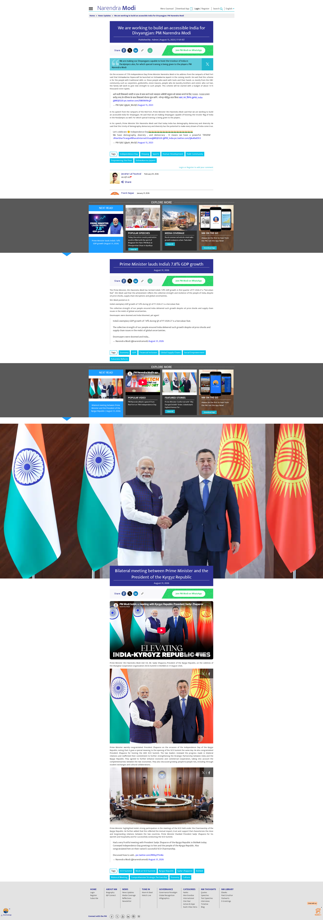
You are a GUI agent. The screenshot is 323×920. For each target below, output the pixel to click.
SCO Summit (126, 871)
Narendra (116, 8)
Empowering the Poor (121, 160)
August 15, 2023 (145, 105)
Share (127, 182)
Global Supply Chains (171, 352)
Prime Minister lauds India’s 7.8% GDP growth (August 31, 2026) (106, 242)
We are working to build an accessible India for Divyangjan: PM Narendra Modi (161, 30)
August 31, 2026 (156, 341)
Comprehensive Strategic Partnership (149, 877)
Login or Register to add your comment (196, 167)
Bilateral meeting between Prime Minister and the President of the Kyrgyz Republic (161, 574)
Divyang (145, 154)
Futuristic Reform (119, 359)
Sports (156, 154)
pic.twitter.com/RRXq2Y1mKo (150, 855)
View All (133, 249)
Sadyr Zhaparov (184, 871)
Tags (113, 154)
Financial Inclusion (148, 352)
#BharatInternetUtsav (141, 138)
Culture (186, 877)
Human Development (173, 154)
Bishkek (199, 871)
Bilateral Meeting (119, 877)
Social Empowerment (194, 352)
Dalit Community (195, 154)
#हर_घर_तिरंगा (185, 97)
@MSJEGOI (118, 101)
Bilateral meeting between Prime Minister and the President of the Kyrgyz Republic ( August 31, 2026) (105, 408)
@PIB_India (197, 97)
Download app (7, 915)
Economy (124, 352)
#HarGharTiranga (121, 138)
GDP (134, 352)
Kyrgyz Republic (166, 871)
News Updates (104, 15)
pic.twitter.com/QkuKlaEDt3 (187, 138)
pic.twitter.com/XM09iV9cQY (137, 101)
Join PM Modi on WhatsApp (189, 50)
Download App (209, 247)
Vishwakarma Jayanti (145, 160)
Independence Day (129, 154)
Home (92, 15)
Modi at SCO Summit (145, 871)
